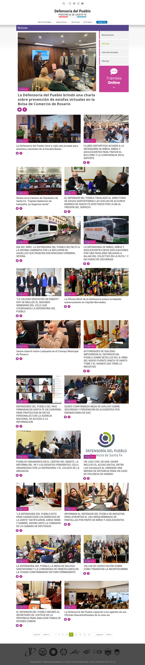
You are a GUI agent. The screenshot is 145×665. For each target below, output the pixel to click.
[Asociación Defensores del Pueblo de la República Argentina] (87, 652)
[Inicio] (72, 13)
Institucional (45, 22)
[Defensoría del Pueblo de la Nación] (42, 652)
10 (67, 634)
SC (114, 662)
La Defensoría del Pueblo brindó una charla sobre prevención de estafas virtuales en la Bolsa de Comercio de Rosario (56, 99)
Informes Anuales (110, 52)
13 (80, 634)
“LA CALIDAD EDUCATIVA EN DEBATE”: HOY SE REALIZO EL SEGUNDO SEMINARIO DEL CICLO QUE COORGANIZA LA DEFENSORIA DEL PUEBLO (38, 305)
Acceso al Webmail (96, 662)
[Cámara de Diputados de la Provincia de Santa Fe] (108, 652)
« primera (36, 634)
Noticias (76, 22)
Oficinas (87, 22)
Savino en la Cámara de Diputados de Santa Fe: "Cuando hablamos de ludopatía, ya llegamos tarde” (37, 201)
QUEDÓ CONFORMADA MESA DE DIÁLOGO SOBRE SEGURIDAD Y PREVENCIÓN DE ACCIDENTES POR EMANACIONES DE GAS (92, 409)
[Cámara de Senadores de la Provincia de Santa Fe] (117, 652)
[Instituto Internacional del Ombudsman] (30, 652)
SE (111, 662)
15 (89, 634)
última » (109, 634)
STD (106, 662)
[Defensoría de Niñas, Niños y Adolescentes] (63, 652)
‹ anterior (46, 634)
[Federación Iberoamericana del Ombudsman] (98, 652)
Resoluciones (108, 35)
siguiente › (100, 634)
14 (84, 634)
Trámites (102, 22)
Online (114, 80)
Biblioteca (61, 22)
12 (76, 634)
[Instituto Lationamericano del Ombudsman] (75, 652)
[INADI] (53, 652)
